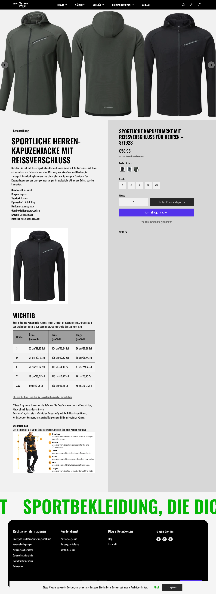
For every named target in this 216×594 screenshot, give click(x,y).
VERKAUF (146, 4)
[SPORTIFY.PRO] (21, 5)
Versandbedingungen (22, 544)
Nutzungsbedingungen (23, 550)
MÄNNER (79, 4)
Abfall (157, 587)
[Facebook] (158, 539)
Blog (110, 539)
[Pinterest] (170, 539)
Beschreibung (21, 130)
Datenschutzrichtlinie (23, 555)
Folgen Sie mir (164, 531)
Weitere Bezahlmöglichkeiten (156, 221)
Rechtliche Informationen (29, 531)
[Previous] (4, 64)
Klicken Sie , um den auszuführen (42, 397)
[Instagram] (164, 539)
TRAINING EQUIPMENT (121, 4)
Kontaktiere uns (68, 550)
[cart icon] (200, 5)
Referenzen (18, 566)
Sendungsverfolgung (70, 544)
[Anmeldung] (192, 5)
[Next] (211, 64)
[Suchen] (183, 5)
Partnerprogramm (69, 539)
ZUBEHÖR (97, 4)
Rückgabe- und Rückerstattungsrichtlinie (32, 539)
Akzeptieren (172, 587)
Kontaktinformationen (23, 561)
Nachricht (112, 544)
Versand (122, 156)
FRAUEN (60, 4)
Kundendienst (69, 531)
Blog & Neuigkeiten (120, 531)
